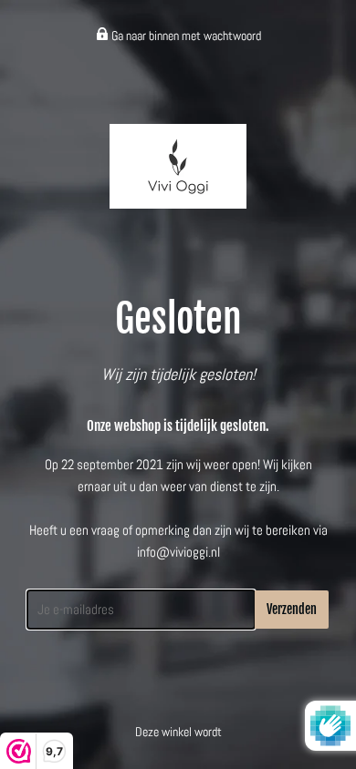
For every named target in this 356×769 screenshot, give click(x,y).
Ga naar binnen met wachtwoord (185, 35)
